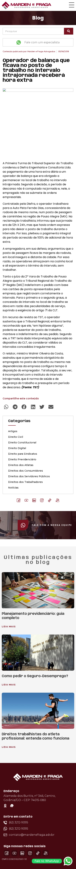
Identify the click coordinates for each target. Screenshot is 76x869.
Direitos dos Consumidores (25, 470)
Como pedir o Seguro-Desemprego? (35, 676)
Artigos (12, 431)
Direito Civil (15, 436)
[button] (6, 406)
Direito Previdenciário (22, 459)
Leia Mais (9, 626)
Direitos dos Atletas (20, 465)
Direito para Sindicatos (22, 453)
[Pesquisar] (68, 31)
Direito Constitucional (22, 442)
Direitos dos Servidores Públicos (29, 476)
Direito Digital (17, 448)
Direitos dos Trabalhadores (25, 482)
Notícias (13, 487)
